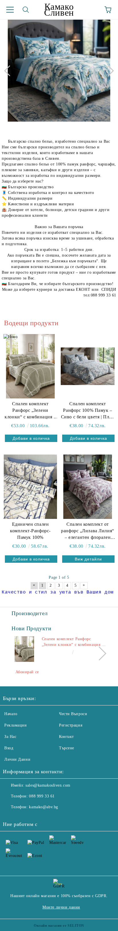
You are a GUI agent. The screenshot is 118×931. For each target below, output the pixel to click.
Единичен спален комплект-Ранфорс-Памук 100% (30, 531)
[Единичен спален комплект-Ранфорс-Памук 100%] (30, 487)
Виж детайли (88, 559)
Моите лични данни (61, 907)
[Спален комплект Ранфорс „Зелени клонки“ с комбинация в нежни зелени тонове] (30, 366)
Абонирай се (27, 672)
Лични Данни (17, 759)
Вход (8, 748)
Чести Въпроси (73, 714)
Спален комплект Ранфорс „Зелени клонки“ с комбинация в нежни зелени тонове (30, 410)
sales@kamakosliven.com (47, 785)
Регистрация (70, 725)
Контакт (66, 736)
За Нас (10, 736)
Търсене (66, 748)
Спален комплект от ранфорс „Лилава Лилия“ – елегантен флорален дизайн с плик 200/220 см (87, 531)
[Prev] (9, 70)
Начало (10, 714)
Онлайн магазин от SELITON (59, 926)
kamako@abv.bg (43, 807)
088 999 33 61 (41, 796)
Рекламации (15, 725)
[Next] (108, 70)
